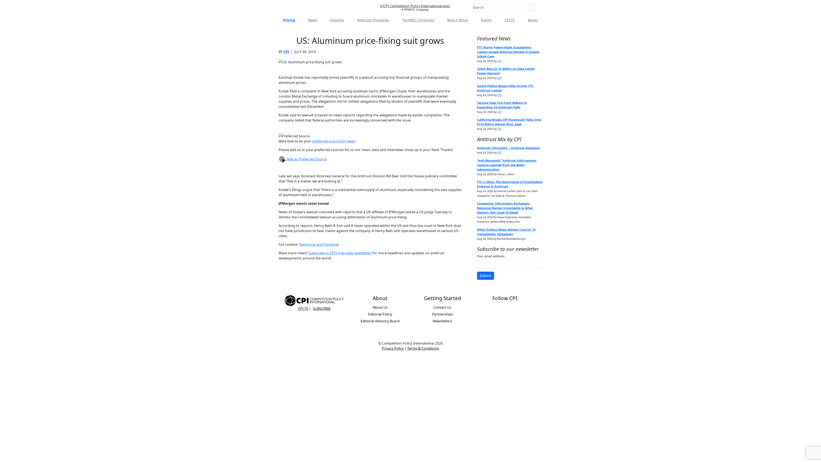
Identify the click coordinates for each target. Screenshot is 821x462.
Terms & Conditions (423, 348)
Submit (485, 275)
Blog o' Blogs (457, 20)
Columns (337, 20)
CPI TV (510, 20)
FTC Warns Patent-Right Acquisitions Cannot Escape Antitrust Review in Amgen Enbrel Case (508, 51)
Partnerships (442, 314)
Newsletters (442, 321)
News (312, 20)
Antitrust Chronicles (373, 20)
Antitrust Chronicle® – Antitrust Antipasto (508, 148)
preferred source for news (333, 141)
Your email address (491, 256)
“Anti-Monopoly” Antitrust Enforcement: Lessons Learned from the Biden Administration (507, 165)
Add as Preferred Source (306, 159)
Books (533, 20)
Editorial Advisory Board (380, 321)
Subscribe (322, 308)
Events (486, 20)
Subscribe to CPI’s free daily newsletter (340, 253)
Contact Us (442, 307)
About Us (380, 307)
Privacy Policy (393, 348)
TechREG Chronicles (418, 20)
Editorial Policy (380, 314)
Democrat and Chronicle (319, 244)
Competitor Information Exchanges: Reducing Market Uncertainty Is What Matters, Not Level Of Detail (505, 208)
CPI (286, 51)
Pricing (289, 20)
